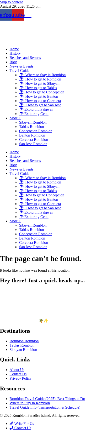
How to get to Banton (40, 96)
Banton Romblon (32, 135)
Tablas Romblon (31, 127)
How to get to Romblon (42, 79)
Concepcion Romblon (35, 131)
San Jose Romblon (33, 144)
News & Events (21, 66)
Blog (13, 62)
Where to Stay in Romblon (44, 75)
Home (14, 49)
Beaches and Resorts (25, 58)
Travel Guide (19, 71)
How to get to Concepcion (43, 92)
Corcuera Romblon (33, 139)
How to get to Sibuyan (41, 83)
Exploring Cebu (35, 114)
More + (15, 118)
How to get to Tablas (40, 88)
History (15, 53)
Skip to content (11, 2)
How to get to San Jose (42, 105)
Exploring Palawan (38, 109)
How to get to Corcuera (42, 101)
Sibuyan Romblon (33, 122)
